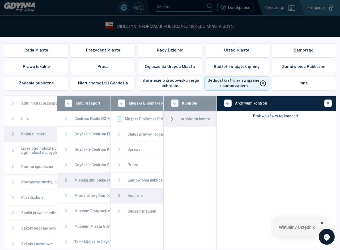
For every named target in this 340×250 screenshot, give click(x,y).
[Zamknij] (328, 103)
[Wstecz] (68, 103)
